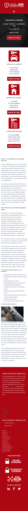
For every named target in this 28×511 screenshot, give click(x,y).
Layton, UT (5, 434)
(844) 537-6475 (14, 32)
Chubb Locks (12, 386)
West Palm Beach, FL (7, 447)
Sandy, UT (4, 432)
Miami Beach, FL (6, 445)
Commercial (5, 412)
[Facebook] (14, 489)
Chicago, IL (5, 441)
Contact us (4, 416)
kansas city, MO (6, 451)
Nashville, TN (5, 443)
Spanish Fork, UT (6, 436)
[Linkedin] (8, 489)
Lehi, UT (4, 430)
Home (3, 408)
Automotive (5, 410)
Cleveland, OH (5, 439)
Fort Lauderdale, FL (7, 449)
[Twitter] (19, 489)
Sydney (14, 508)
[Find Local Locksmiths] (14, 5)
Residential (4, 414)
